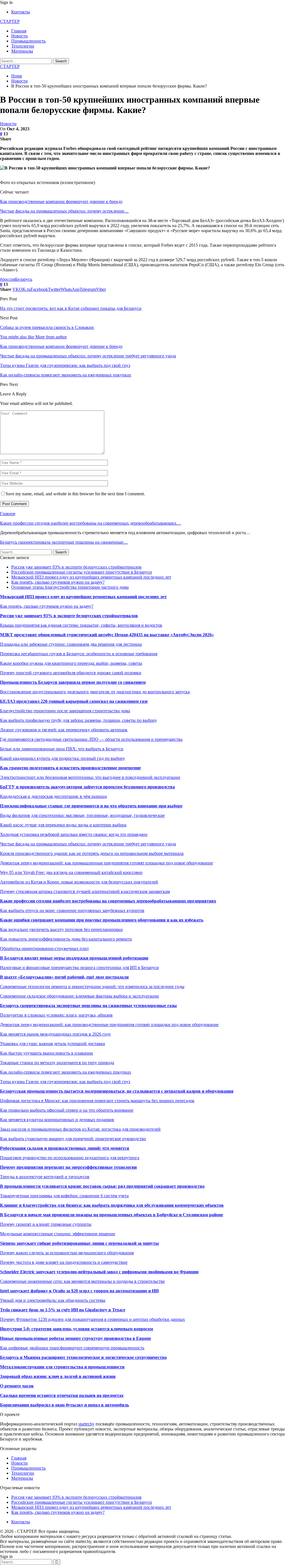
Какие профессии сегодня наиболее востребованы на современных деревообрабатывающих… (90, 523)
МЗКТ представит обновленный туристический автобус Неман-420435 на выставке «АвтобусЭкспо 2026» (107, 634)
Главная (18, 31)
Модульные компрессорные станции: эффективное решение (57, 1233)
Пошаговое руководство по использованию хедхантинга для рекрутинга (69, 1157)
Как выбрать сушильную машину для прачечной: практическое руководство (73, 1138)
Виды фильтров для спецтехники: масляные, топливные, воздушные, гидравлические (82, 815)
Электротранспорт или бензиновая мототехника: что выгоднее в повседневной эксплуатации (90, 777)
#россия (7, 279)
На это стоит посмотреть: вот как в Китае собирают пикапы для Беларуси (71, 308)
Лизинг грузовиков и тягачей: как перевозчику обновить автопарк (64, 729)
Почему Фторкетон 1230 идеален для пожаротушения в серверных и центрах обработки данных (92, 1319)
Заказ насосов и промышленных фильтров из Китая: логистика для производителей (80, 1129)
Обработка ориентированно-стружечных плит (44, 948)
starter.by (86, 1424)
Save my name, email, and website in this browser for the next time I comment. (75, 493)
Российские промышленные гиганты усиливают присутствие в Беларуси (81, 572)
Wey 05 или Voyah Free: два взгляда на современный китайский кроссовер (71, 872)
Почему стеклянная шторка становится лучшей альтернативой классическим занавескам (85, 891)
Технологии (22, 46)
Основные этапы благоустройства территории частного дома (70, 587)
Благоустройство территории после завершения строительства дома (65, 710)
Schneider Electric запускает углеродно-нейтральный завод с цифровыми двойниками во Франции (99, 1271)
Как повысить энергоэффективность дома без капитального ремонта (66, 939)
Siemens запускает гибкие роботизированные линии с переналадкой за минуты (79, 1243)
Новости (19, 36)
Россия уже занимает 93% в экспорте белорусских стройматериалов (76, 567)
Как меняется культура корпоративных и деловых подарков (57, 1119)
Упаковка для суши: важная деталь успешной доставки (52, 1043)
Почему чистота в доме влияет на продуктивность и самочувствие (64, 1262)
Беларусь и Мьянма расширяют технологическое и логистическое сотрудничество (83, 1357)
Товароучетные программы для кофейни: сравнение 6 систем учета (64, 1195)
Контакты (20, 12)
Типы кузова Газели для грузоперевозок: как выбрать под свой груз (65, 1081)
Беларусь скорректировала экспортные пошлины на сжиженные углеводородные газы (88, 1005)
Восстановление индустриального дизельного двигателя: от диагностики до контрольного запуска (95, 691)
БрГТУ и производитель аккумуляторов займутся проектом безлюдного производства (87, 786)
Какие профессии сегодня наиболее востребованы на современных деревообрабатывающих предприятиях (108, 901)
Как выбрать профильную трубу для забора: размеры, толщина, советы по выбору (78, 720)
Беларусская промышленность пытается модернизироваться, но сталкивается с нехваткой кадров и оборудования (116, 1091)
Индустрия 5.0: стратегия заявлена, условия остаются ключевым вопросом (76, 1328)
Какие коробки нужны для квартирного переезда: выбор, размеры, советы (71, 663)
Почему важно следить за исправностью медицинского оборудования (67, 1252)
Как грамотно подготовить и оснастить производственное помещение (70, 767)
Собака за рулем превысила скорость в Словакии (47, 327)
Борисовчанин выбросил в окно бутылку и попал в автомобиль (64, 1405)
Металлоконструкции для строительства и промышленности (62, 1366)
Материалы (22, 51)
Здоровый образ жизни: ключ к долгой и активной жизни (57, 1376)
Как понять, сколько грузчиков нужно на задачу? (58, 582)
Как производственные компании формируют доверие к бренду (61, 201)
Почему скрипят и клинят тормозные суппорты (45, 1224)
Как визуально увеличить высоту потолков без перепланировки (61, 929)
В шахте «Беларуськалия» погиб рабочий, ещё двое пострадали (64, 977)
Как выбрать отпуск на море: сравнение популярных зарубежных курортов (72, 910)
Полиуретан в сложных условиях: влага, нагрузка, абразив (56, 1015)
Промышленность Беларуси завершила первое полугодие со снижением (73, 682)
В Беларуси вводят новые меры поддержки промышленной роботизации (74, 958)
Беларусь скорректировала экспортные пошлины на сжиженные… (64, 542)
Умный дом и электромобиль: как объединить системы (52, 1300)
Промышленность (28, 41)
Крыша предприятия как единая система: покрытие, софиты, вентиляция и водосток (81, 625)
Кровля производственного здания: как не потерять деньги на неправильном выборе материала (92, 853)
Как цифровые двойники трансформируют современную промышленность (72, 1347)
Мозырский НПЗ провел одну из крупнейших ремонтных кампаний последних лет (91, 577)
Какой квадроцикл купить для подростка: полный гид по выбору (62, 758)
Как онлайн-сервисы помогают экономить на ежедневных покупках (65, 1072)
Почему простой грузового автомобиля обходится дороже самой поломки (70, 672)
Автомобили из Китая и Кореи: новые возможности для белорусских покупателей (79, 882)
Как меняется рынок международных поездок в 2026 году (55, 1034)
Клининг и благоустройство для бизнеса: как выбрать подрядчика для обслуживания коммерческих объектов (112, 1205)
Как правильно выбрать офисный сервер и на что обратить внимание (66, 1110)
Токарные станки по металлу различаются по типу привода (57, 1062)
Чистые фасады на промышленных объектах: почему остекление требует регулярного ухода (88, 844)
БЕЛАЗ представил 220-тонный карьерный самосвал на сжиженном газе (74, 701)
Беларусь (23, 279)
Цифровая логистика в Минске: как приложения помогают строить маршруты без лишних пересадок (97, 1100)
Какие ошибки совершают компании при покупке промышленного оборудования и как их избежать (101, 920)
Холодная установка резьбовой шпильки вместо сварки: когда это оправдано (73, 834)
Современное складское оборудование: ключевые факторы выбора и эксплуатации (79, 996)
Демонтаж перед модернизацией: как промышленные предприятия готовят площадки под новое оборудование (106, 863)
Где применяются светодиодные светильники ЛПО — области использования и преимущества (91, 739)
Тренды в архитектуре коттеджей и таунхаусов (44, 1176)
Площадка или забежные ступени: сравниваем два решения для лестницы (71, 644)
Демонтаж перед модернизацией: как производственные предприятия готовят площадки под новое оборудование (109, 1024)
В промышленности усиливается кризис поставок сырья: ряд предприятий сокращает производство (102, 1186)
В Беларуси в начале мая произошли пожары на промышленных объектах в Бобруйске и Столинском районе (111, 1214)
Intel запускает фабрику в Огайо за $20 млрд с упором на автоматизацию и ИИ (79, 1290)
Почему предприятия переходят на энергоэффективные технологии (68, 1167)
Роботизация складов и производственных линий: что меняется (64, 1148)
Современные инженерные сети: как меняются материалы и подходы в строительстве (82, 1281)
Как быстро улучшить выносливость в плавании (46, 1053)
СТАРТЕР (10, 21)
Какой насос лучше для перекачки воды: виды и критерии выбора (63, 824)
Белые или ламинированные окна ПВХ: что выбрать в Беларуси (61, 748)
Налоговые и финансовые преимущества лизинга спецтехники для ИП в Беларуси (79, 967)
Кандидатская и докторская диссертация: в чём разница (53, 796)
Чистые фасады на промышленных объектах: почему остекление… (64, 211)
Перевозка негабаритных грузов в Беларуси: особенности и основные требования (78, 653)
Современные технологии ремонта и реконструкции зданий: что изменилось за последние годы (92, 986)
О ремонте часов (17, 1385)
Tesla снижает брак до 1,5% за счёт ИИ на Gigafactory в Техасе (62, 1309)
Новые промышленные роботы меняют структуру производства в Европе (75, 1338)
